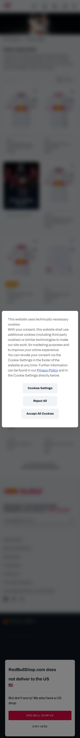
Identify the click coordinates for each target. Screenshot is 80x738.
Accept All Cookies (40, 413)
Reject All (40, 400)
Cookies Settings (40, 388)
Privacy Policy (47, 370)
